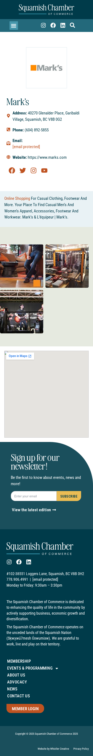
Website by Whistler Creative (53, 748)
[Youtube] (44, 170)
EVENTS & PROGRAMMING (30, 668)
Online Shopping (17, 198)
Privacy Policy (81, 748)
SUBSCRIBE (69, 496)
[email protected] (26, 146)
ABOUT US (16, 675)
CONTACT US (18, 695)
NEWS (12, 689)
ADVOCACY (17, 682)
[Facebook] (53, 25)
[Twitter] (22, 170)
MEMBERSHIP (19, 661)
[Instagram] (43, 25)
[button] (14, 25)
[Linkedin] (63, 25)
